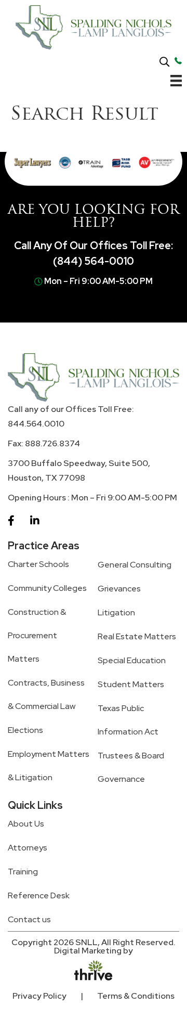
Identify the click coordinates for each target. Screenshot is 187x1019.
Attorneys (27, 847)
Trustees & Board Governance (131, 767)
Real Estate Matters (137, 636)
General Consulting (134, 564)
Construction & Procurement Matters (37, 635)
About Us (26, 823)
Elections (25, 730)
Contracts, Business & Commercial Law (46, 694)
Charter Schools (38, 564)
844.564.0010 (36, 423)
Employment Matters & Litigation (48, 766)
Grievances (119, 588)
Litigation (116, 612)
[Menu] (176, 83)
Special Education (132, 660)
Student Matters (131, 684)
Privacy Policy (39, 995)
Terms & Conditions (136, 995)
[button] (164, 62)
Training (23, 871)
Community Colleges (47, 588)
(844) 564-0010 (93, 261)
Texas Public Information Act (128, 720)
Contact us (29, 919)
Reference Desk (39, 895)
